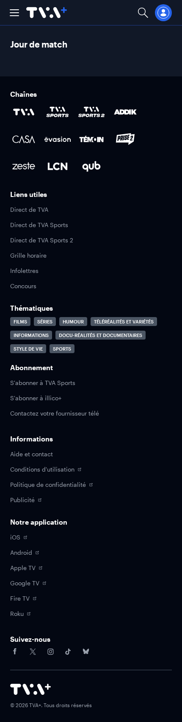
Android (21, 552)
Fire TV (20, 598)
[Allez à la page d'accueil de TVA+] (46, 12)
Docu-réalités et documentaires (100, 335)
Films (20, 321)
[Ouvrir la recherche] (143, 12)
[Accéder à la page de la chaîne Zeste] (23, 166)
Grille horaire (28, 255)
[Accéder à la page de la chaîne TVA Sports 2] (91, 112)
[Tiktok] (68, 651)
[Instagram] (50, 651)
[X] (32, 651)
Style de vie (28, 348)
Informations (31, 335)
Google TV (24, 583)
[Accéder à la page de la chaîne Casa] (23, 139)
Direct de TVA (29, 209)
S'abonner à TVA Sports (42, 382)
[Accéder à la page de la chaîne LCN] (57, 166)
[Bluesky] (86, 651)
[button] (14, 13)
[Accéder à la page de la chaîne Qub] (91, 166)
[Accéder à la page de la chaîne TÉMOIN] (91, 139)
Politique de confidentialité (48, 484)
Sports (62, 348)
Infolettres (24, 270)
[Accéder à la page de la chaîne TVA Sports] (57, 112)
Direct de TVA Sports (39, 224)
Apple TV (23, 567)
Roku (17, 613)
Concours (23, 285)
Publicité (22, 499)
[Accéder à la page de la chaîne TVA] (23, 112)
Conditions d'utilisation (42, 469)
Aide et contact (31, 454)
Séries (44, 321)
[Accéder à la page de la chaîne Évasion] (57, 139)
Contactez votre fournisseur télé (54, 413)
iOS (15, 537)
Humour (73, 321)
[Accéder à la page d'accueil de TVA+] (30, 689)
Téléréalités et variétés (124, 321)
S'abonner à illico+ (35, 398)
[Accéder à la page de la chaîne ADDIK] (125, 112)
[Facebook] (14, 651)
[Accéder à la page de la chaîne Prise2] (125, 139)
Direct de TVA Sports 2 (41, 240)
